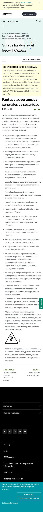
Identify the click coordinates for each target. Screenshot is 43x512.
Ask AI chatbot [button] (26, 2)
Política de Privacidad (10, 503)
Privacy (6, 445)
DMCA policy (9, 457)
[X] (10, 431)
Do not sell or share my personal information (18, 465)
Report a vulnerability (13, 479)
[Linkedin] (20, 431)
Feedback (7, 473)
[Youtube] (25, 431)
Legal (5, 451)
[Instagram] (15, 431)
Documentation (10, 21)
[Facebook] (5, 431)
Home (4, 33)
